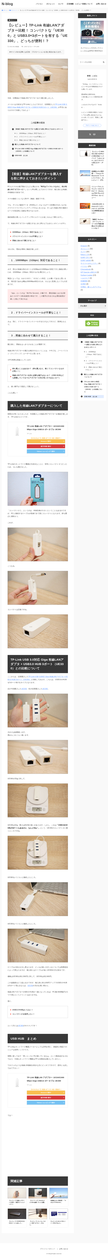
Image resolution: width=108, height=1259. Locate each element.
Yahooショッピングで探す (46, 451)
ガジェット (50, 4)
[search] (103, 62)
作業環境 (84, 281)
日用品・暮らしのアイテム (91, 287)
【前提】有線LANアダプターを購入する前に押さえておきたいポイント (39, 129)
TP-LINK (36, 46)
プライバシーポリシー (47, 1249)
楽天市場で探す (46, 446)
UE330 (45, 689)
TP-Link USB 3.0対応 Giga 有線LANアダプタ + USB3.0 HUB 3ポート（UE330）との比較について (39, 150)
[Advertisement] (38, 1148)
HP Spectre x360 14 (88, 272)
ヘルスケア (85, 278)
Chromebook (86, 269)
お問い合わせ (101, 4)
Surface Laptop (86, 275)
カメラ (60, 4)
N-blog (7, 4)
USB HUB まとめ (21, 155)
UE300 (24, 689)
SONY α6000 (86, 260)
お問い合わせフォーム (94, 115)
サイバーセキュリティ (89, 263)
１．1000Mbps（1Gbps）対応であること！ (31, 133)
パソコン (39, 4)
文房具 (83, 284)
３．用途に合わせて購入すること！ (28, 140)
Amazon (84, 246)
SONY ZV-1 (85, 257)
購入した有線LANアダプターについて (28, 144)
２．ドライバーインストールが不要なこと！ (31, 137)
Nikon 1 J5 (85, 255)
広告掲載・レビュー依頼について (80, 4)
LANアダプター (28, 46)
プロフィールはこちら (92, 125)
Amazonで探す (46, 441)
